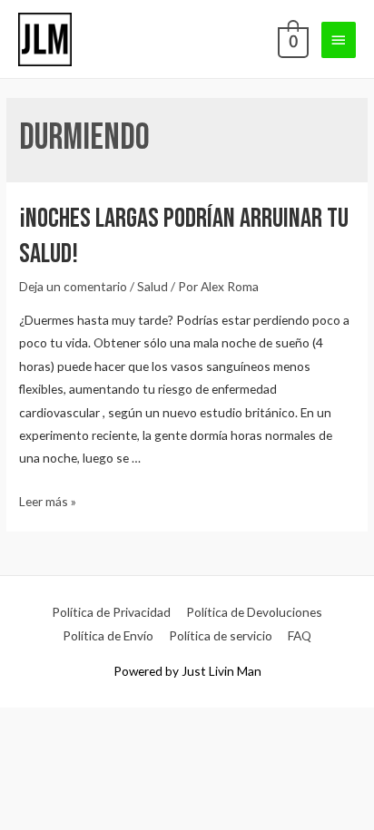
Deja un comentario (73, 286)
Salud (152, 286)
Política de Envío (108, 635)
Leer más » (47, 501)
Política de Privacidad (111, 612)
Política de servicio (220, 635)
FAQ (299, 635)
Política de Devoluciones (254, 612)
